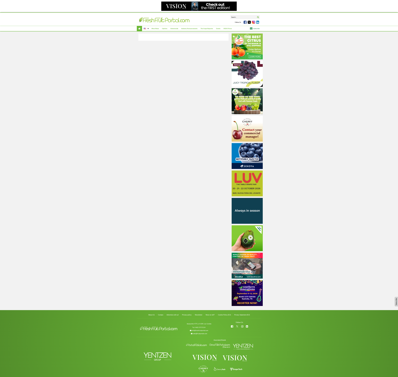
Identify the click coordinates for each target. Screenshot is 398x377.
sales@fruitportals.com (200, 334)
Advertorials (174, 28)
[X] (249, 22)
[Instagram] (253, 22)
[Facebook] (245, 22)
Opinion (164, 28)
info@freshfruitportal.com (200, 330)
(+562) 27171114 (199, 327)
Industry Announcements (189, 28)
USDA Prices (227, 28)
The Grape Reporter (207, 28)
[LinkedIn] (257, 22)
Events (218, 28)
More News (155, 28)
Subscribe (256, 28)
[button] (146, 28)
